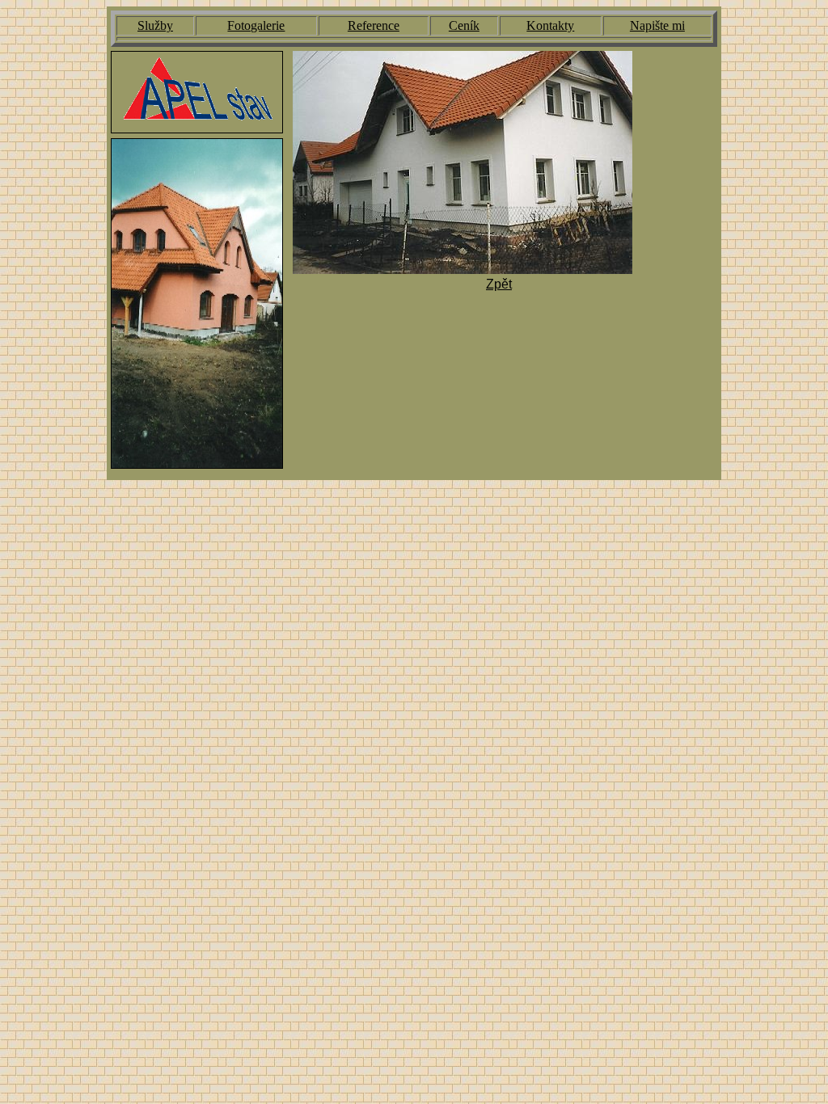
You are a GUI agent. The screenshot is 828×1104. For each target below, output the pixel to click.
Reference (373, 25)
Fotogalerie (256, 25)
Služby (155, 25)
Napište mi (657, 25)
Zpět (499, 284)
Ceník (464, 25)
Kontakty (550, 25)
